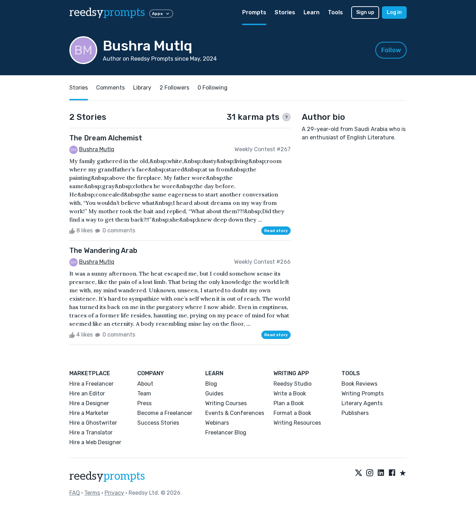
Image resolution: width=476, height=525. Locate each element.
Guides (214, 393)
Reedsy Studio (293, 383)
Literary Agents (362, 403)
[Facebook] (392, 473)
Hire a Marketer (89, 413)
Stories (285, 12)
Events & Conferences (234, 413)
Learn (312, 12)
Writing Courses (226, 403)
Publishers (355, 413)
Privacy (114, 492)
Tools (335, 12)
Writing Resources (297, 422)
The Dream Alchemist (105, 138)
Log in (394, 12)
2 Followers (174, 87)
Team (144, 393)
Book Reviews (359, 383)
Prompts (254, 12)
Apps (157, 13)
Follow (391, 50)
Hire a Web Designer (95, 442)
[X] (358, 473)
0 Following (213, 87)
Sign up (365, 12)
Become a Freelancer (164, 413)
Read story (276, 230)
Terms (92, 492)
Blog (211, 383)
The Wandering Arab (103, 250)
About (145, 383)
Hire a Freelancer (91, 383)
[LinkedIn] (381, 473)
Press (144, 403)
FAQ (74, 492)
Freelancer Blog (225, 432)
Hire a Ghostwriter (93, 422)
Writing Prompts (362, 393)
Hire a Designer (89, 403)
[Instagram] (370, 473)
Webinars (217, 422)
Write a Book (290, 393)
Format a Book (292, 413)
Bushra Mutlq (96, 149)
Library (142, 87)
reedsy (107, 12)
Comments (110, 87)
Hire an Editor (87, 393)
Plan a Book (289, 403)
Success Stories (158, 422)
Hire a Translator (91, 432)
